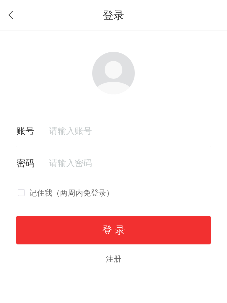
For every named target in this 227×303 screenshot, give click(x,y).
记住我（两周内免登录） (71, 192)
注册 (113, 258)
